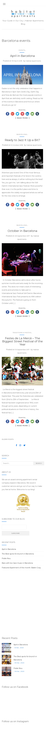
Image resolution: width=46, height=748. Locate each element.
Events (22, 50)
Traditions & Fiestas (22, 332)
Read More (22, 118)
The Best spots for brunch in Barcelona (18, 554)
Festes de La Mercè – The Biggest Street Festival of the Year (22, 341)
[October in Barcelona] (22, 259)
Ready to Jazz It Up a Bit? (22, 140)
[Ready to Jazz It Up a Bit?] (22, 159)
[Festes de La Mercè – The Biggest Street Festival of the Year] (22, 371)
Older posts (8, 439)
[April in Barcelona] (22, 74)
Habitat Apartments (33, 61)
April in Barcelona (22, 56)
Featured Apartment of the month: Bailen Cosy (21, 568)
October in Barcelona (22, 231)
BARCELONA (22, 134)
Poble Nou (6, 558)
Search (39, 463)
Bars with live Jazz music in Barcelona (17, 563)
